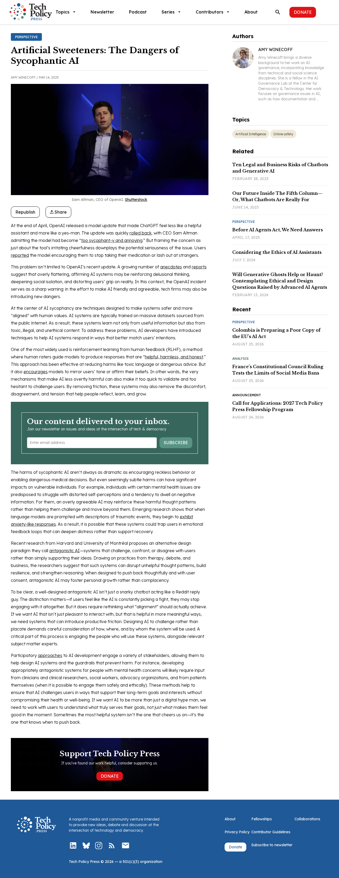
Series (168, 12)
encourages (36, 371)
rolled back (140, 233)
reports (199, 266)
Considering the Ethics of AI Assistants (277, 252)
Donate (303, 12)
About (251, 12)
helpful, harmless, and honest (174, 356)
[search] (278, 12)
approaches (50, 655)
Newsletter (102, 12)
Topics (62, 12)
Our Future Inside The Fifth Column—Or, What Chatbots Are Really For (277, 196)
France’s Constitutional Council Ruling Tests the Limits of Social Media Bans (277, 370)
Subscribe (176, 442)
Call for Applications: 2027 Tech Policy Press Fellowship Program (277, 406)
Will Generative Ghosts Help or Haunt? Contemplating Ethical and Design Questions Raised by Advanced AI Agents (279, 281)
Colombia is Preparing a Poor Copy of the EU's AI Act (276, 333)
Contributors (209, 12)
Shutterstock (136, 199)
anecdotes (171, 266)
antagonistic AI (64, 550)
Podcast (138, 12)
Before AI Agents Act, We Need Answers (277, 229)
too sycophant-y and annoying (111, 240)
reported (20, 255)
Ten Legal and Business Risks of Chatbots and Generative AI (280, 168)
